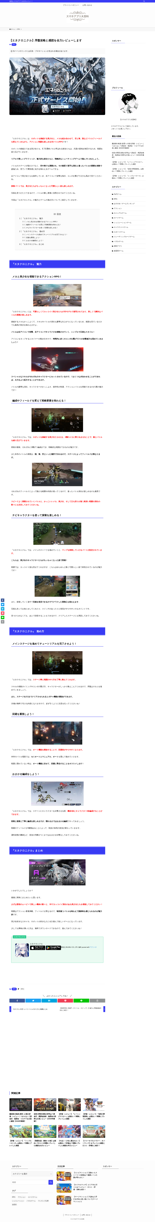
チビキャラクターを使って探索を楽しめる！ (42, 228)
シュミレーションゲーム (122, 222)
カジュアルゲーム (120, 213)
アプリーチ (93, 947)
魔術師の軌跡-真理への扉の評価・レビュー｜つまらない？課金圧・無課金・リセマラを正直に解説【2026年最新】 (128, 146)
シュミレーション (18, 1201)
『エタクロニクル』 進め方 (33, 231)
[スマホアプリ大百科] (77, 16)
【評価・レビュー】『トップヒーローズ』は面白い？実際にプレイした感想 (128, 177)
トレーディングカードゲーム (124, 237)
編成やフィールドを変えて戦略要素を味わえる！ (43, 224)
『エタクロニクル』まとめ (33, 244)
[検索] (144, 1)
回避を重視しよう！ (33, 237)
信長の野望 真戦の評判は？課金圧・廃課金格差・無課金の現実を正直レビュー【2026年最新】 (128, 155)
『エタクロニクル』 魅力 (32, 218)
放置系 (14, 1204)
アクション (118, 208)
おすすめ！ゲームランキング (124, 203)
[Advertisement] (57, 124)
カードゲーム (118, 218)
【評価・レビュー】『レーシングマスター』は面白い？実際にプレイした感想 (128, 163)
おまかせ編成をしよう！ (35, 240)
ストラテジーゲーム (121, 227)
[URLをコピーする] (97, 1001)
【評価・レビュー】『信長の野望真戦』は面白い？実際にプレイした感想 (128, 170)
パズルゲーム (118, 241)
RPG (14, 44)
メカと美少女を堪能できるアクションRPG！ (42, 222)
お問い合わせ (86, 1215)
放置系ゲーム (118, 251)
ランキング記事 (43, 1201)
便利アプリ (118, 246)
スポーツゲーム (119, 232)
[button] (17, 1001)
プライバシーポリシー (72, 1215)
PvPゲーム (118, 194)
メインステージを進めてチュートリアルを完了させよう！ (47, 234)
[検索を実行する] (50, 1182)
